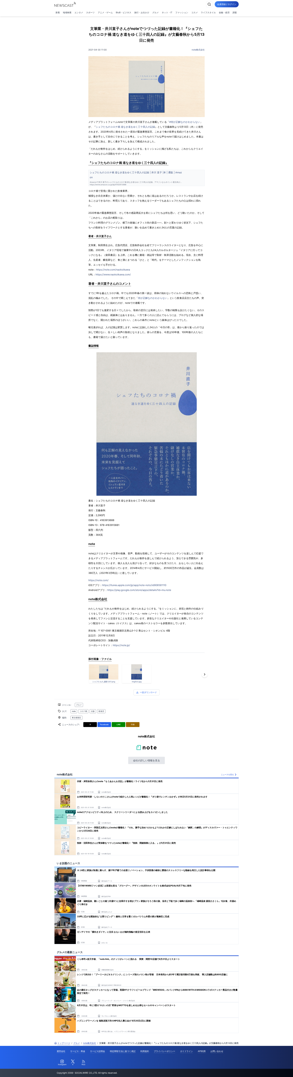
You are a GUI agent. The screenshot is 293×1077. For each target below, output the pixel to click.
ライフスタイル (208, 12)
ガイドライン (186, 1051)
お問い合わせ (216, 1051)
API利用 (202, 1051)
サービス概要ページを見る (270, 1070)
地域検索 (67, 12)
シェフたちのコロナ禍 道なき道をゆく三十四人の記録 (125, 126)
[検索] (209, 4)
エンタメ (78, 12)
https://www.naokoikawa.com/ (113, 274)
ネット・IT (167, 12)
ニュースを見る (227, 774)
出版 (93, 711)
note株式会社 (198, 49)
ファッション (181, 12)
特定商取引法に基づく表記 (123, 1051)
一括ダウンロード (148, 692)
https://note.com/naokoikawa (113, 269)
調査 (235, 12)
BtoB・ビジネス (123, 12)
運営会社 (61, 1051)
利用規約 (144, 1051)
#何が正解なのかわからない (184, 121)
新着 (58, 12)
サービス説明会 (97, 1051)
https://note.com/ (98, 580)
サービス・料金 (77, 1051)
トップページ (63, 1043)
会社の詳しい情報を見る (146, 760)
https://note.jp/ (121, 645)
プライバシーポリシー (164, 1051)
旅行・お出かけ (141, 12)
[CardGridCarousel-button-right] (205, 674)
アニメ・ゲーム (105, 12)
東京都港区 (76, 717)
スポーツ (90, 12)
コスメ (194, 12)
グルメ (155, 12)
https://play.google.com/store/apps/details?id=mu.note (139, 590)
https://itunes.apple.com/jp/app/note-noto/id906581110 (134, 585)
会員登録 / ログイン (226, 4)
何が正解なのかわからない (152, 297)
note (74, 711)
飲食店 (101, 711)
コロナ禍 (83, 711)
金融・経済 (224, 12)
